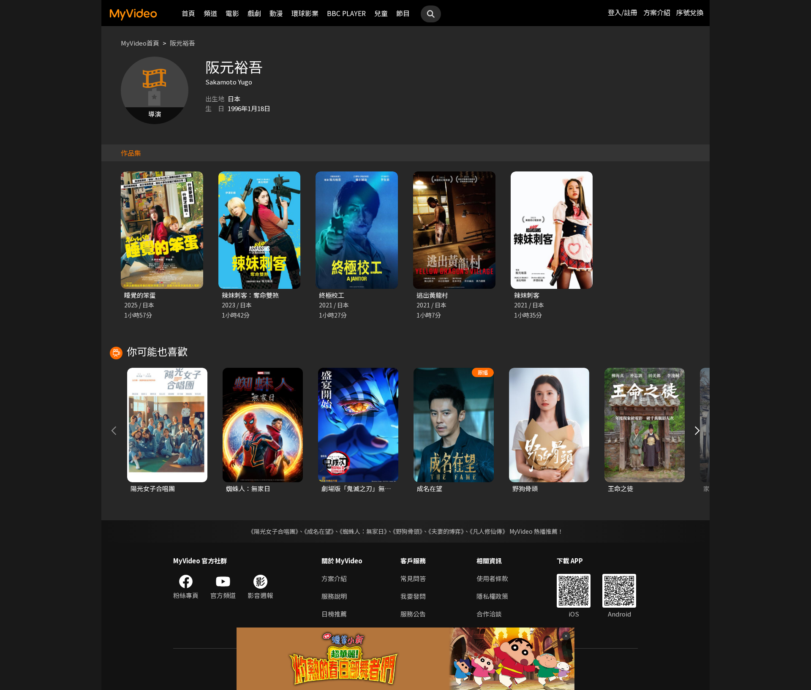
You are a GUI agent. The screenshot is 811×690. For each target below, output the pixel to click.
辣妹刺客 (526, 295)
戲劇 (254, 13)
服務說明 (334, 596)
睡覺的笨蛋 (140, 295)
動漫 (276, 13)
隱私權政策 (492, 596)
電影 (232, 13)
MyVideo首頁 (140, 42)
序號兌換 (689, 12)
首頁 (188, 13)
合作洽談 (489, 613)
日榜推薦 (334, 613)
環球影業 (304, 13)
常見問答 (413, 578)
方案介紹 (656, 12)
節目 (403, 13)
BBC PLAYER (346, 13)
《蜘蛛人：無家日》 (363, 531)
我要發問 (413, 596)
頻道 (210, 13)
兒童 (381, 13)
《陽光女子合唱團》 (273, 531)
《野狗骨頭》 (407, 531)
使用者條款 (492, 578)
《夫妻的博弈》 (446, 531)
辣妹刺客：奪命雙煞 (250, 295)
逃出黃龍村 (432, 295)
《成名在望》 (319, 531)
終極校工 (331, 295)
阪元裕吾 (182, 42)
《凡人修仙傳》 (489, 531)
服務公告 (413, 613)
